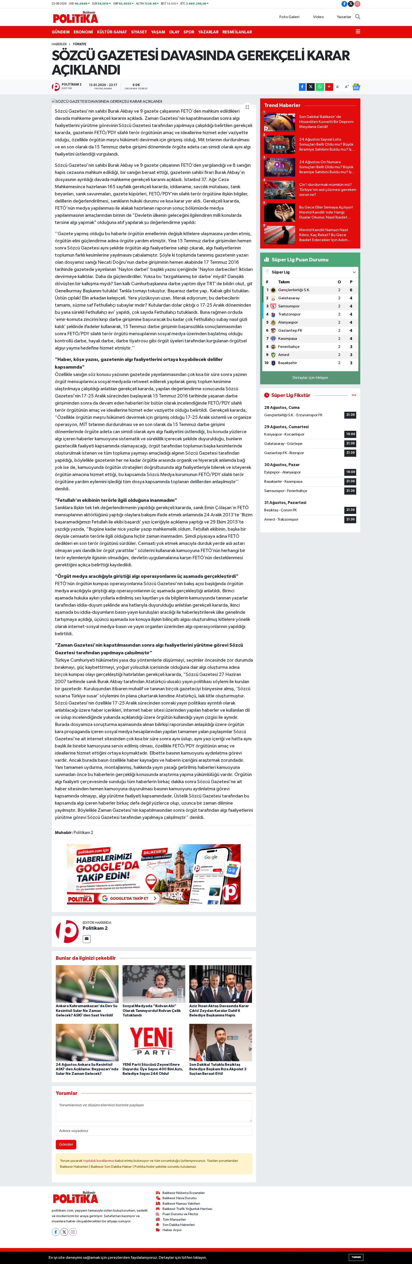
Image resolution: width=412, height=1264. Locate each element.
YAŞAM (158, 32)
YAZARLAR (208, 32)
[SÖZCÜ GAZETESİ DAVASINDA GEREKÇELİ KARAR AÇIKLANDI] (154, 101)
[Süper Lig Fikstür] (354, 395)
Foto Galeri (289, 17)
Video (318, 17)
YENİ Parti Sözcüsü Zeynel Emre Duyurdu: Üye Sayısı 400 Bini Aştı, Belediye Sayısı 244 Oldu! (153, 1069)
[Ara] (357, 17)
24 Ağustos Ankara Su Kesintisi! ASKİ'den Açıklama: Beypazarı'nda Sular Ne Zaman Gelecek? (87, 1069)
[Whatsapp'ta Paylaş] (320, 87)
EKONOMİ (83, 32)
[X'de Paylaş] (311, 87)
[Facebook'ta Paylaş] (302, 87)
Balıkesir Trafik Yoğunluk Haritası (187, 1209)
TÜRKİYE (79, 44)
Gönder (66, 1144)
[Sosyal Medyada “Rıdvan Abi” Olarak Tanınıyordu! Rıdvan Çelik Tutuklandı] (154, 984)
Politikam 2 (95, 928)
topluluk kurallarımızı (99, 1160)
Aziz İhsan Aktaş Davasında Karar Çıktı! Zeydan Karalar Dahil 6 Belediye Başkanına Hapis (219, 1010)
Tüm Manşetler (174, 1219)
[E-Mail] (87, 939)
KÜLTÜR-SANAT (112, 32)
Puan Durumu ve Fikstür (180, 1214)
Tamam (356, 1257)
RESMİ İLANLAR (237, 32)
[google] (154, 874)
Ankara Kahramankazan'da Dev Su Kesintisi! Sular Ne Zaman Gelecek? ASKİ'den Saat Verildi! (86, 1010)
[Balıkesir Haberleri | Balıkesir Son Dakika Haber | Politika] (75, 17)
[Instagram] (73, 1232)
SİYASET (139, 32)
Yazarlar (344, 17)
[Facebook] (56, 1232)
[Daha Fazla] (329, 87)
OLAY (174, 32)
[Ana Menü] (358, 32)
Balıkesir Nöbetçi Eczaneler (184, 1193)
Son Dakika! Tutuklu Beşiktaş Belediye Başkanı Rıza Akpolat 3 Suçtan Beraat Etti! (218, 1069)
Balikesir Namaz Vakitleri (181, 1203)
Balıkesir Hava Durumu (180, 1198)
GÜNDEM (61, 32)
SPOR (189, 32)
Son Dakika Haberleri (179, 1225)
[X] (64, 1232)
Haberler (59, 44)
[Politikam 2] (67, 931)
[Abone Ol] (356, 87)
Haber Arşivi (172, 1230)
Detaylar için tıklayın (310, 378)
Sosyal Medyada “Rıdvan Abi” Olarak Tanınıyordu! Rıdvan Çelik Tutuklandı (152, 1010)
